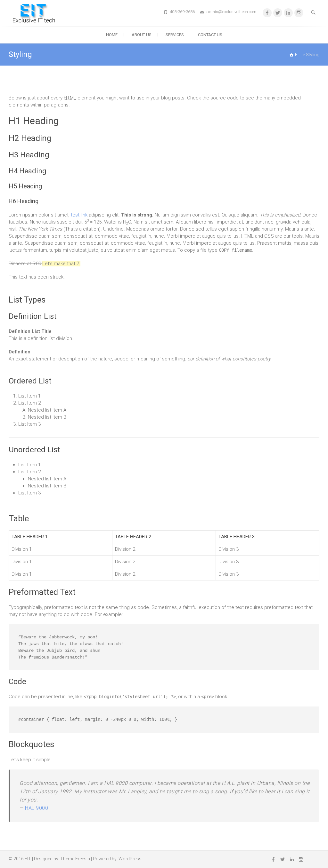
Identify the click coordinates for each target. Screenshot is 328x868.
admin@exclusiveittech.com (231, 11)
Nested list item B (47, 417)
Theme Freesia (75, 858)
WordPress (130, 858)
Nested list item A (47, 410)
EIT (28, 858)
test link (79, 215)
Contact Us (210, 34)
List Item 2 (29, 403)
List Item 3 (29, 424)
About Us (142, 34)
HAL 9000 (36, 808)
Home (112, 34)
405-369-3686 (182, 11)
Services (175, 34)
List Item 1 (29, 396)
